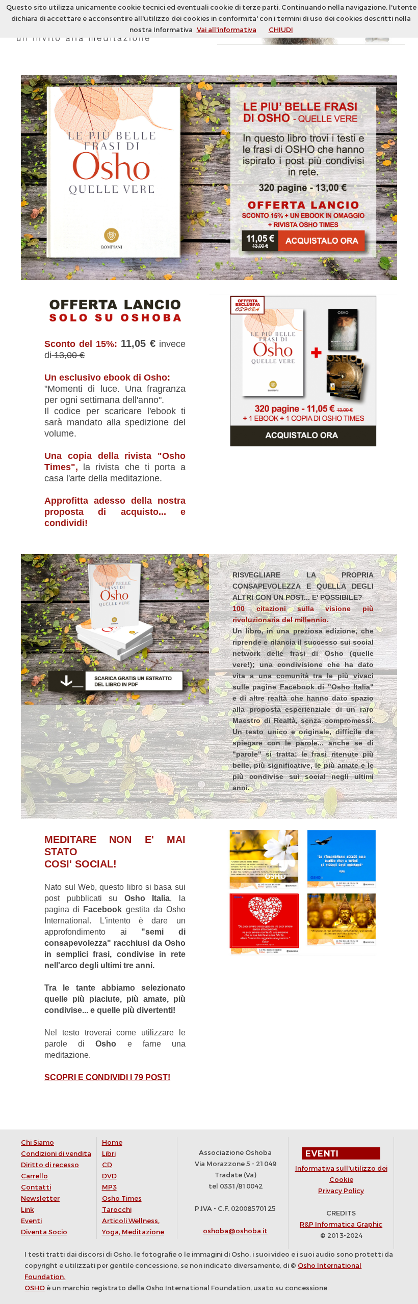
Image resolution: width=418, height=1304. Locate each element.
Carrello (34, 1176)
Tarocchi (117, 1209)
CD (107, 1165)
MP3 (109, 1187)
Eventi (31, 1220)
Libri (109, 1153)
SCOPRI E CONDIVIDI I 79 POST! (107, 1077)
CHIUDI (281, 29)
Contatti (36, 1187)
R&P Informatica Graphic (341, 1224)
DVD (109, 1176)
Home (112, 1142)
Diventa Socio (44, 1232)
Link (27, 1209)
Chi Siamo (37, 1142)
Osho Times (122, 1198)
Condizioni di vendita (56, 1153)
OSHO (34, 1288)
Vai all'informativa (226, 29)
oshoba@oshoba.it (235, 1231)
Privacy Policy (341, 1190)
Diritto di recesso (50, 1165)
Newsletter (40, 1198)
